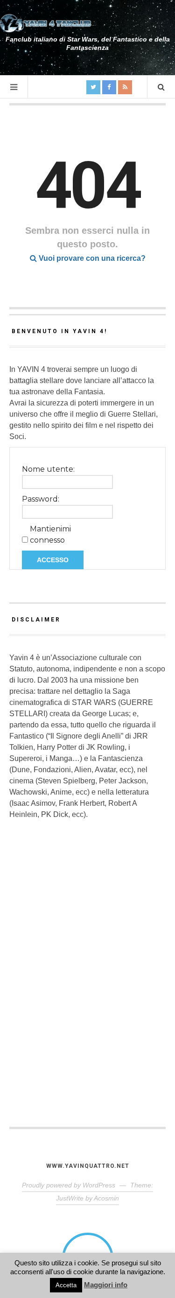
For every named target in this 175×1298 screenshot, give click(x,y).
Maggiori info (105, 1285)
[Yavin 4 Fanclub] (46, 23)
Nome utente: (48, 469)
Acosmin (106, 1198)
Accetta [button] (66, 1285)
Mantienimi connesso (50, 534)
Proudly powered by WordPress (68, 1185)
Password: (40, 499)
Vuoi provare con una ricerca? (91, 258)
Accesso (53, 560)
